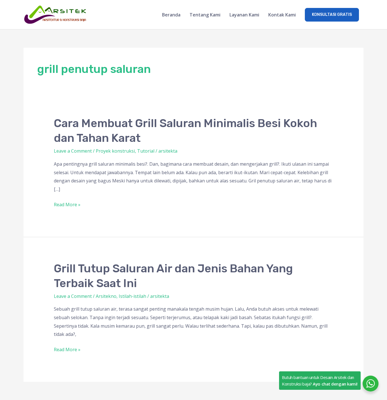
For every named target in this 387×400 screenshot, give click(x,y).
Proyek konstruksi (115, 151)
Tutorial (145, 151)
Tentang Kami (205, 15)
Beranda (171, 15)
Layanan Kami (244, 15)
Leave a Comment (73, 151)
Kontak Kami (282, 15)
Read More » (67, 204)
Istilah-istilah (132, 296)
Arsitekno (106, 296)
